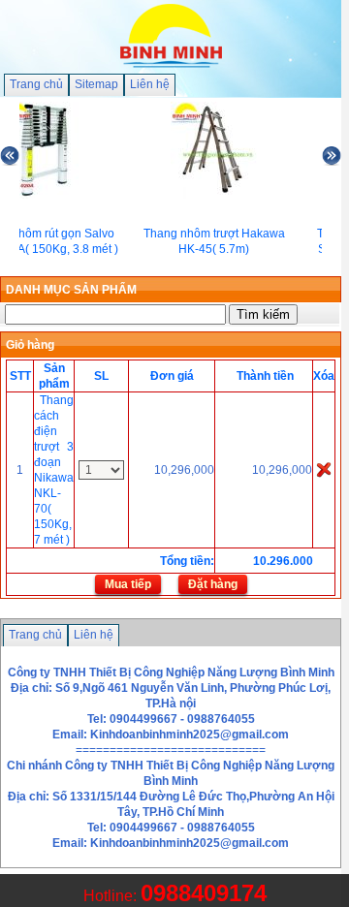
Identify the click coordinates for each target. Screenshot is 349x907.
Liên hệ (150, 84)
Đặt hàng (213, 584)
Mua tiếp (128, 584)
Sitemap (96, 84)
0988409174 (204, 893)
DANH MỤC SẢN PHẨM (71, 290)
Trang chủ (36, 84)
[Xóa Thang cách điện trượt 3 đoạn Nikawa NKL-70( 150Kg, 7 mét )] (324, 469)
